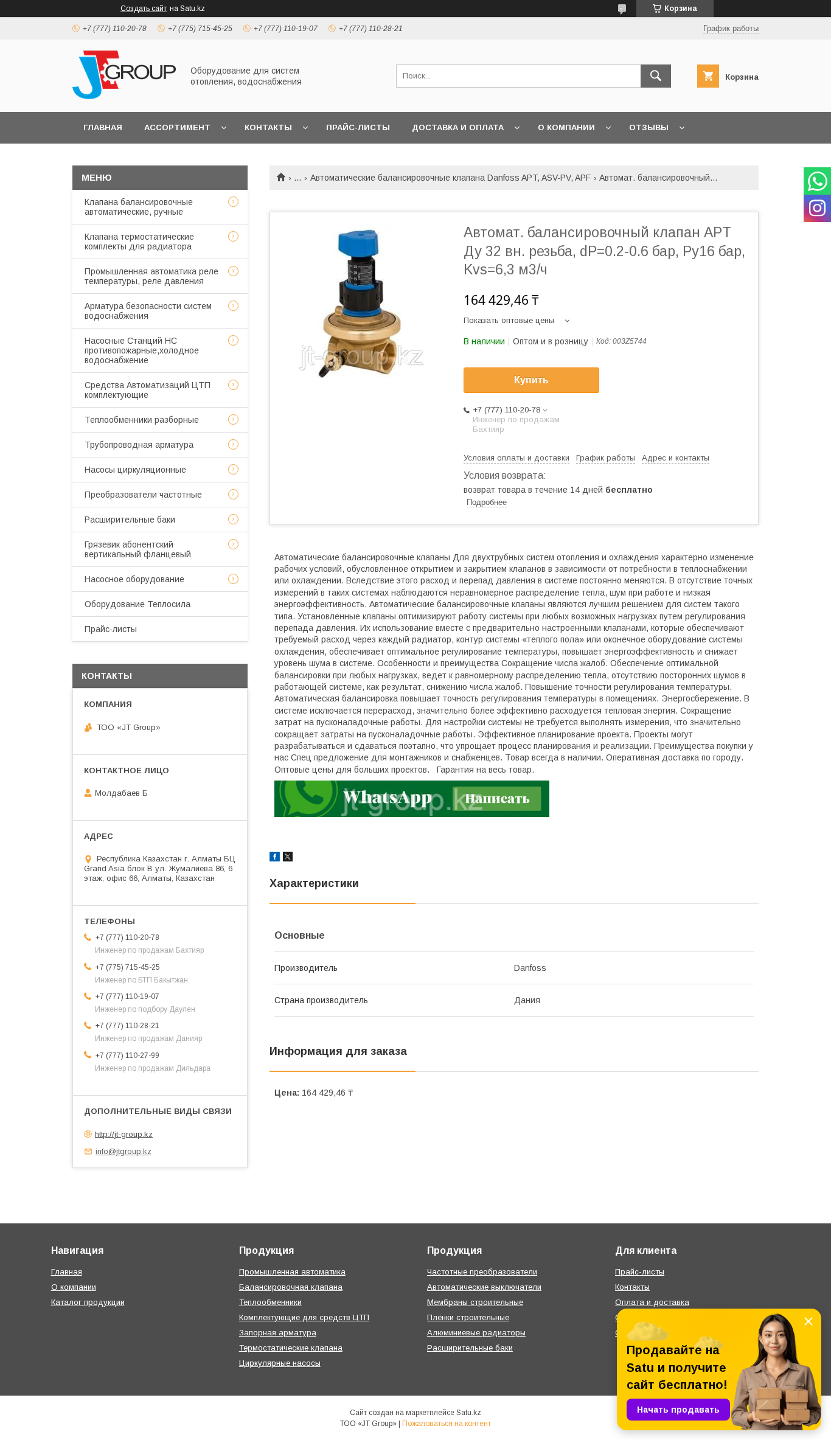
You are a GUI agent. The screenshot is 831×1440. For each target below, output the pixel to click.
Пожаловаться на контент (446, 1423)
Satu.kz (468, 1412)
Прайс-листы (358, 127)
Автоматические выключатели (484, 1287)
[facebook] (274, 858)
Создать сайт (143, 8)
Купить (531, 380)
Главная (102, 127)
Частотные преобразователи (482, 1271)
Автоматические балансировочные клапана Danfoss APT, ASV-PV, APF (450, 178)
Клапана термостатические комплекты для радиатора (139, 241)
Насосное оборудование (134, 579)
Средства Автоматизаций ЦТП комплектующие (147, 390)
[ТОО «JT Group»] (124, 96)
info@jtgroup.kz (123, 1151)
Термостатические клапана (290, 1347)
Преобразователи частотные (143, 494)
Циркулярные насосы (280, 1363)
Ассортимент (177, 127)
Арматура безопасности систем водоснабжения (148, 311)
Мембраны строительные (475, 1302)
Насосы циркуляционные (135, 470)
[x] (288, 858)
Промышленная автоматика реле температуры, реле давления (151, 276)
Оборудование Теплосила (137, 604)
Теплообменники (270, 1302)
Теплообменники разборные (142, 420)
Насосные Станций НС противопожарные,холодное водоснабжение (142, 350)
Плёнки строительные (468, 1317)
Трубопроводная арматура (139, 445)
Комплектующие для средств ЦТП (304, 1317)
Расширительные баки (130, 519)
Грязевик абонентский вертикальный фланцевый (138, 549)
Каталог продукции (88, 1302)
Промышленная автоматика (292, 1271)
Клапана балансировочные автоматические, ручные (139, 207)
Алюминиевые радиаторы (476, 1332)
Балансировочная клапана (290, 1287)
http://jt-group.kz (124, 1133)
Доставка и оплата (458, 127)
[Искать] (656, 76)
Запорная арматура (277, 1332)
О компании (566, 127)
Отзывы (649, 127)
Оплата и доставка (652, 1302)
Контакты (268, 127)
